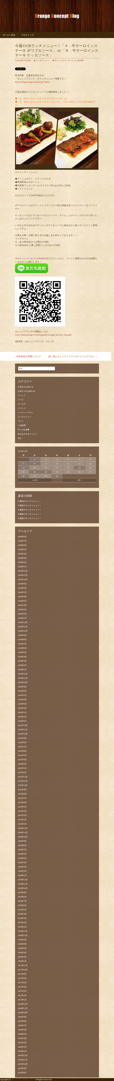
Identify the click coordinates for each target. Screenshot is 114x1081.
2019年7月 (22, 901)
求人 (20, 438)
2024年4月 (22, 656)
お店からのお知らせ (26, 391)
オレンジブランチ (62, 60)
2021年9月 (22, 789)
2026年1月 (22, 566)
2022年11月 (23, 729)
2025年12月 (23, 571)
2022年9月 (22, 738)
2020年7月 (22, 849)
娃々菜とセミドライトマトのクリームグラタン (73, 356)
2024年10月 (23, 631)
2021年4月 (22, 811)
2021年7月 (22, 798)
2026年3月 (22, 558)
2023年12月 (23, 674)
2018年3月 (22, 957)
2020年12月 (23, 828)
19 (79, 467)
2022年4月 (22, 759)
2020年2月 (22, 871)
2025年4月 (22, 605)
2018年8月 (22, 944)
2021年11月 (23, 781)
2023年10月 (23, 682)
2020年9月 (22, 841)
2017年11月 (23, 965)
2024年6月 (22, 648)
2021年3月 (22, 815)
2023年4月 (22, 708)
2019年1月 (22, 927)
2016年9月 (22, 1017)
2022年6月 (22, 751)
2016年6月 (22, 1029)
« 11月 (34, 480)
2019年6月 (22, 905)
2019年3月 (22, 918)
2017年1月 (22, 999)
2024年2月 (22, 665)
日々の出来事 (23, 429)
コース (21, 399)
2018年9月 (22, 939)
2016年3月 (22, 1042)
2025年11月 (23, 575)
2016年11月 (23, 1008)
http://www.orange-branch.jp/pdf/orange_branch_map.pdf (43, 334)
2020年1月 (22, 875)
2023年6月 (22, 699)
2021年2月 (22, 819)
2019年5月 (22, 909)
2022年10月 (23, 734)
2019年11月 (23, 884)
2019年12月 (23, 879)
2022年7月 (22, 746)
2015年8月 (22, 1072)
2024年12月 (23, 622)
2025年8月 (22, 588)
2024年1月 (22, 669)
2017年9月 (22, 974)
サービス (22, 404)
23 (46, 472)
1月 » (79, 480)
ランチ (74, 60)
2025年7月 (22, 592)
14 (23, 467)
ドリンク (22, 408)
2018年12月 (23, 931)
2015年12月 (23, 1055)
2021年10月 (23, 785)
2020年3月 (22, 866)
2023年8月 (22, 691)
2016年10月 (23, 1012)
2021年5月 (22, 806)
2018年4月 (22, 952)
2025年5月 (22, 601)
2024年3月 (22, 661)
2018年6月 (22, 948)
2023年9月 (22, 686)
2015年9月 (22, 1068)
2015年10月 (23, 1064)
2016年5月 (22, 1034)
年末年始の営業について (27, 356)
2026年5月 (22, 549)
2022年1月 (22, 772)
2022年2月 (22, 768)
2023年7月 (22, 695)
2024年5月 (22, 652)
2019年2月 (22, 922)
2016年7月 (22, 1025)
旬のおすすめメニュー (27, 434)
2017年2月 (22, 995)
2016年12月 (23, 1004)
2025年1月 (22, 618)
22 (35, 472)
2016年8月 (22, 1021)
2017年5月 (22, 982)
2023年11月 (23, 678)
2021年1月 (22, 824)
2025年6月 (22, 596)
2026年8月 (22, 536)
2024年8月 (22, 639)
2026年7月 (22, 541)
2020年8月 (22, 845)
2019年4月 (22, 914)
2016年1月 (22, 1051)
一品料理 (22, 425)
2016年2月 (22, 1047)
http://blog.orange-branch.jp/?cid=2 (32, 82)
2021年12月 (23, 776)
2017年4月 (22, 987)
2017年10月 (23, 969)
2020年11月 (23, 832)
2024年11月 (23, 626)
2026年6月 (22, 545)
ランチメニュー (42, 60)
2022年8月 (22, 742)
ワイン (21, 421)
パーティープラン (25, 412)
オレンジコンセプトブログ (23, 1079)
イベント (22, 395)
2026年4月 (22, 553)
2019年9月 (22, 892)
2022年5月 (22, 755)
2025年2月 (22, 613)
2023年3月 (22, 712)
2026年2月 (22, 562)
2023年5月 (22, 704)
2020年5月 (22, 858)
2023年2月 (22, 716)
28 (23, 476)
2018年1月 (22, 961)
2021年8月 (22, 794)
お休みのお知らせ (25, 387)
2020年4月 (22, 862)
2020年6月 (22, 854)
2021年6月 (22, 802)
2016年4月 (22, 1038)
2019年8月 (22, 897)
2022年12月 (23, 725)
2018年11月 (23, 935)
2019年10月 (23, 888)
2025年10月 (23, 579)
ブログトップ (27, 35)
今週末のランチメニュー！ (29, 501)
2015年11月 (23, 1059)
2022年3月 (22, 764)
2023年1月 (22, 721)
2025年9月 (22, 583)
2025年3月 (22, 609)
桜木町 (81, 60)
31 (57, 476)
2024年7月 (22, 644)
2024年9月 (22, 635)
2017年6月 (22, 978)
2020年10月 (23, 836)
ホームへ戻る (9, 35)
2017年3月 (22, 991)
